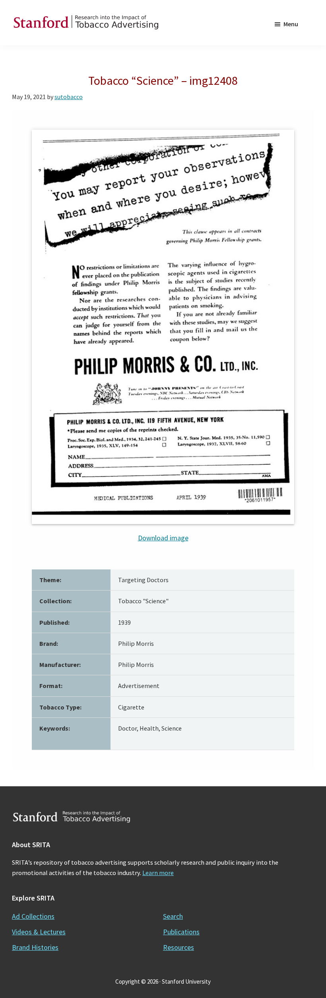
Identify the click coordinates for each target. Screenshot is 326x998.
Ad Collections (33, 916)
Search (173, 916)
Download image (163, 537)
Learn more (158, 873)
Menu (290, 24)
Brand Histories (35, 947)
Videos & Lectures (39, 931)
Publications (181, 931)
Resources (178, 947)
